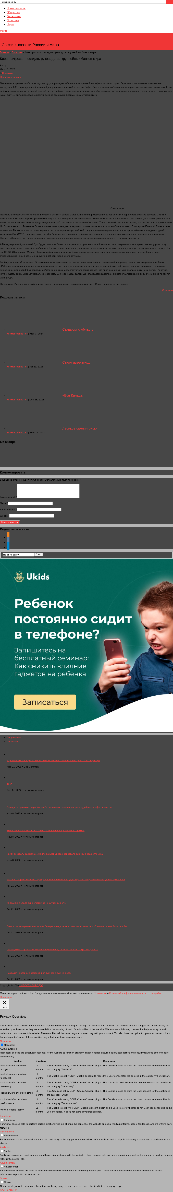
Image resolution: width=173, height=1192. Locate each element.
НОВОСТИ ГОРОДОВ (30, 40)
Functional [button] (5, 1116)
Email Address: (8, 509)
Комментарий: (8, 497)
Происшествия (16, 8)
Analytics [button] (4, 1147)
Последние (13, 741)
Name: (4, 503)
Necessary (9, 1045)
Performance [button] (7, 1131)
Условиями (100, 993)
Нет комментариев (10, 77)
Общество (13, 12)
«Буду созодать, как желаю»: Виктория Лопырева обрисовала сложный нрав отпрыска (55, 853)
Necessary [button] (5, 1041)
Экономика (14, 16)
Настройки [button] (156, 993)
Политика (13, 20)
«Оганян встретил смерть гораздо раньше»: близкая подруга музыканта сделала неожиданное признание (66, 879)
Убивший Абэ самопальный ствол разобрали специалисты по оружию (45, 830)
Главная (4, 52)
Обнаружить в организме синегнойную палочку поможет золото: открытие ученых (52, 949)
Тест (9, 783)
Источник (167, 290)
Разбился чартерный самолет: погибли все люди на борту (39, 972)
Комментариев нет (17, 333)
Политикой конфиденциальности (127, 993)
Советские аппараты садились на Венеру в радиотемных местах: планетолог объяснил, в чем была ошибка (67, 926)
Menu (3, 30)
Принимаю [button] (6, 997)
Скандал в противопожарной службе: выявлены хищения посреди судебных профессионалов (59, 807)
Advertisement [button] (7, 1162)
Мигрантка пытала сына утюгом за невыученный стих (36, 902)
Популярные (14, 737)
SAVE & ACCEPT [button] (9, 1190)
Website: (4, 515)
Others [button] (3, 1178)
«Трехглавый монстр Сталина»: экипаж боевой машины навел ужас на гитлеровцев (53, 760)
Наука (10, 24)
